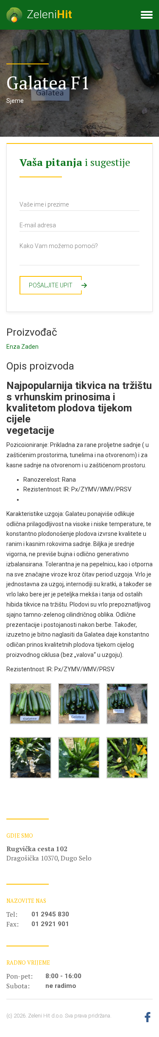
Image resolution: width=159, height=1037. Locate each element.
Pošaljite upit (55, 285)
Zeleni (49, 14)
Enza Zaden (22, 346)
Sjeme (15, 100)
